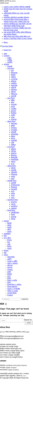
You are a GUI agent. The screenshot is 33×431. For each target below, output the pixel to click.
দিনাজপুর (13, 155)
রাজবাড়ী (13, 96)
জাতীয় (9, 58)
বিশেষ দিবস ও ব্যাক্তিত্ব (14, 285)
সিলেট (13, 215)
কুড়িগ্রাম (13, 149)
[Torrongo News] (6, 46)
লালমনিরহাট (14, 160)
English (10, 295)
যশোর (13, 107)
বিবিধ (9, 282)
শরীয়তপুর (14, 94)
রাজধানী (9, 66)
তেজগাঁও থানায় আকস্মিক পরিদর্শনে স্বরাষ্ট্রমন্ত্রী (17, 7)
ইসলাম (9, 240)
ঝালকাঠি (13, 170)
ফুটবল (9, 225)
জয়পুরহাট (14, 189)
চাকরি (9, 272)
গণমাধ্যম (10, 270)
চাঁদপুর (13, 138)
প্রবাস (9, 276)
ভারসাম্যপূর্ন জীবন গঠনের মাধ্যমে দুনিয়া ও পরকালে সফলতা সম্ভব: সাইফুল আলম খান (16, 21)
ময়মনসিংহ (14, 206)
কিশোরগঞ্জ (14, 73)
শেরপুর (13, 204)
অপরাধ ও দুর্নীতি (12, 261)
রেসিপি (9, 259)
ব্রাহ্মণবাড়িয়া (14, 134)
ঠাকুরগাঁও (13, 153)
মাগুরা (12, 117)
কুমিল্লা (13, 126)
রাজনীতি (9, 62)
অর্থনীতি (9, 60)
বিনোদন (6, 251)
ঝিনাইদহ (13, 113)
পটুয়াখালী (14, 172)
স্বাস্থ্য (5, 253)
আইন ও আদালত (12, 263)
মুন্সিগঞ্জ (13, 92)
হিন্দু (8, 242)
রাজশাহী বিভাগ (11, 181)
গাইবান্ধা (13, 151)
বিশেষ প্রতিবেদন (12, 287)
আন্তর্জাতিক (7, 234)
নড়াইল (13, 115)
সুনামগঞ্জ (13, 217)
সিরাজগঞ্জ (14, 187)
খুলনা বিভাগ (11, 98)
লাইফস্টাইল (11, 257)
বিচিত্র (9, 278)
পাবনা (12, 196)
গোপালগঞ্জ (14, 79)
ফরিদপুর (13, 81)
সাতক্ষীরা (13, 109)
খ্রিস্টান (9, 246)
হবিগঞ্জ (13, 219)
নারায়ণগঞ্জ (14, 86)
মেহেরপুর (13, 119)
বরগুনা (13, 177)
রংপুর (12, 164)
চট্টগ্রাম (13, 136)
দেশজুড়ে (6, 64)
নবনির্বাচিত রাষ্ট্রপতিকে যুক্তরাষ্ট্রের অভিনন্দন (16, 17)
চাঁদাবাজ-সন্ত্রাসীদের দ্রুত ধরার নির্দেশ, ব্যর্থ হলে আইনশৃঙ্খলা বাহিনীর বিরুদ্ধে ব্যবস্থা (17, 25)
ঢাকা (12, 71)
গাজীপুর (13, 77)
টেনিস (9, 230)
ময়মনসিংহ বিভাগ (12, 200)
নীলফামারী (14, 158)
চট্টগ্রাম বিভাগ (11, 122)
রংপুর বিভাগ (11, 147)
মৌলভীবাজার (15, 213)
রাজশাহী (13, 183)
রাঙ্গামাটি (13, 132)
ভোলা (12, 179)
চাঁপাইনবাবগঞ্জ (15, 185)
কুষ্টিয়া (13, 100)
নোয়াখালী (14, 141)
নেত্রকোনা (14, 208)
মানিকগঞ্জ (14, 90)
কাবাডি (9, 227)
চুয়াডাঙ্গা (13, 111)
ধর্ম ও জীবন (7, 238)
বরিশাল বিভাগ (11, 166)
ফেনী (12, 143)
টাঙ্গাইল (13, 75)
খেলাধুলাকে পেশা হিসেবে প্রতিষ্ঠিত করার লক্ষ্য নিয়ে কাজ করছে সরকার (17, 29)
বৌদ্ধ (8, 244)
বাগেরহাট (14, 105)
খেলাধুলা (6, 221)
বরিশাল (13, 168)
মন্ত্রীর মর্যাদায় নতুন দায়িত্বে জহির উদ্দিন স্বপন (17, 37)
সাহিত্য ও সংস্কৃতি (12, 291)
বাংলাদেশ (6, 56)
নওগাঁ (12, 191)
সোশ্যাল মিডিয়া (11, 293)
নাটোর (13, 194)
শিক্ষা (5, 236)
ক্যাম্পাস (9, 268)
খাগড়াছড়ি (14, 130)
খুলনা (12, 102)
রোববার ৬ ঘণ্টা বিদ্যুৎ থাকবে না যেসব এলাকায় (18, 39)
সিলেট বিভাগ (11, 210)
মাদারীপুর (14, 83)
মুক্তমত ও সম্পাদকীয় (13, 289)
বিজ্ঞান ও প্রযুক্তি (12, 280)
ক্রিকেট (9, 223)
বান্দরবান (14, 128)
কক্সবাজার (14, 124)
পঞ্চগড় (13, 162)
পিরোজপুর (14, 174)
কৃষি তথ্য (10, 266)
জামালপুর (14, 202)
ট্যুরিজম (9, 274)
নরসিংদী (13, 88)
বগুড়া (12, 198)
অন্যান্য (9, 232)
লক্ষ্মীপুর (13, 145)
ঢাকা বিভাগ (10, 69)
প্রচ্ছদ (5, 54)
